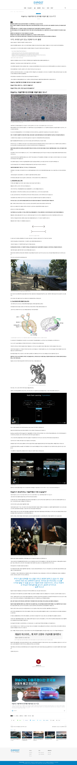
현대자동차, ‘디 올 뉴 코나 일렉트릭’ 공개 (59, 726)
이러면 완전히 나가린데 (48, 739)
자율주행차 (39, 7)
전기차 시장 (29, 715)
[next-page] (39, 742)
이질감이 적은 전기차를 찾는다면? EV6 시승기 (19, 726)
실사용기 (12, 11)
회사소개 (49, 754)
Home (25, 7)
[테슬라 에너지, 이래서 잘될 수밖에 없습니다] (38, 734)
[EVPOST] (38, 3)
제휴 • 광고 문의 (41, 752)
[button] (65, 8)
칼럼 (35, 7)
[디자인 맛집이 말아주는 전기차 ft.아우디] (61, 734)
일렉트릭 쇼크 (21, 715)
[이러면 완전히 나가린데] (50, 734)
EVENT (52, 7)
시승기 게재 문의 (41, 754)
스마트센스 (17, 715)
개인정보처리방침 (21, 762)
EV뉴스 (43, 7)
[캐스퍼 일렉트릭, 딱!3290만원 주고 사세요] (16, 734)
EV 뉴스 (30, 755)
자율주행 (25, 715)
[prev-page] (37, 742)
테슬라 (33, 715)
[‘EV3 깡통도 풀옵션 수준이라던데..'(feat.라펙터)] (27, 734)
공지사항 (49, 752)
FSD (13, 715)
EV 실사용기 (30, 7)
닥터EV (48, 7)
